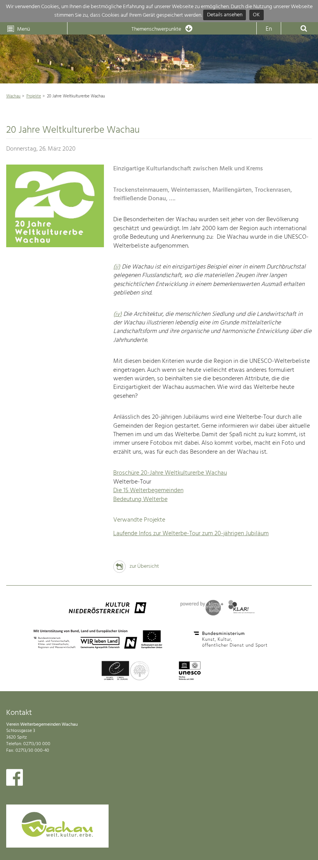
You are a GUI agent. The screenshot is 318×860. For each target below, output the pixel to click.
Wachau (13, 96)
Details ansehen (224, 15)
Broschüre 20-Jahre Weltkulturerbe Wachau (170, 473)
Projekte (33, 96)
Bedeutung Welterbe (140, 499)
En (269, 29)
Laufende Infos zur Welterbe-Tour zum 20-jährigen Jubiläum (191, 534)
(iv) (117, 314)
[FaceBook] (14, 779)
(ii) (116, 267)
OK (256, 15)
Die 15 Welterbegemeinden (148, 490)
